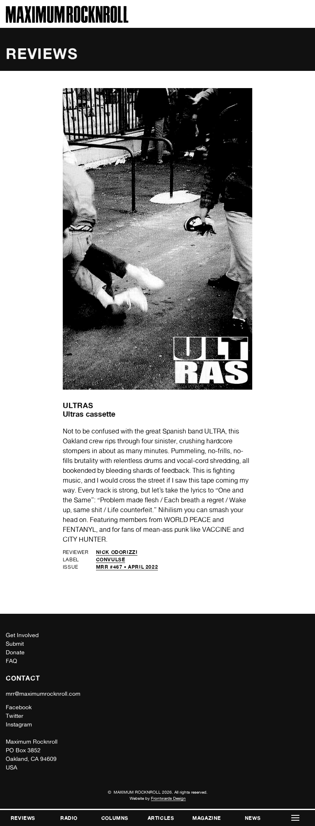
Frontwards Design (168, 798)
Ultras (78, 405)
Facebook (19, 707)
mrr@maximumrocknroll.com (43, 693)
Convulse (111, 559)
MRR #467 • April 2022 (127, 567)
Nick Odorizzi (117, 552)
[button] (295, 818)
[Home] (67, 21)
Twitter (14, 716)
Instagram (19, 724)
